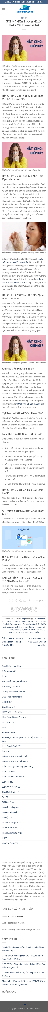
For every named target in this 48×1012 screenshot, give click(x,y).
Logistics (6, 751)
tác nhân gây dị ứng (14, 629)
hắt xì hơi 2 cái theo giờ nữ (36, 621)
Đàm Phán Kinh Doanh (12, 696)
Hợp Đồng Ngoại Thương (14, 717)
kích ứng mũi (19, 624)
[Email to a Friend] (26, 609)
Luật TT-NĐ (7, 781)
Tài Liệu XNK (8, 817)
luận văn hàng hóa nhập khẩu (15, 756)
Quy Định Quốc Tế (10, 792)
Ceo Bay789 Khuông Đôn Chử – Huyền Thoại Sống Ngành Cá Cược (22, 957)
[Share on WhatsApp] (12, 609)
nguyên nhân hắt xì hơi (33, 624)
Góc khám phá (8, 707)
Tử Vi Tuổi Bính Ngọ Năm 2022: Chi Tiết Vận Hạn (36, 641)
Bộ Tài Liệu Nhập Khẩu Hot (14, 681)
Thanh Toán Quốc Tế (11, 822)
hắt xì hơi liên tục (8, 624)
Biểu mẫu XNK (9, 671)
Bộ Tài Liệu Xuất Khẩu (12, 686)
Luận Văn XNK (8, 771)
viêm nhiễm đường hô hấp (29, 632)
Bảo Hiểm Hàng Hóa (11, 666)
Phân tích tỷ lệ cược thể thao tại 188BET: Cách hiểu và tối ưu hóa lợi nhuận (23, 983)
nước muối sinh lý (13, 627)
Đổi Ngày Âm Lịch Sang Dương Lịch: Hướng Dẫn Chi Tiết (12, 641)
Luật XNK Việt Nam (11, 786)
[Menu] (3, 8)
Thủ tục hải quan (9, 827)
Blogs (24, 18)
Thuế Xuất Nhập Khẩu (12, 832)
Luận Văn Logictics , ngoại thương (17, 766)
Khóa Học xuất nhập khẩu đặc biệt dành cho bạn (22, 739)
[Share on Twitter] (21, 609)
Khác (4, 727)
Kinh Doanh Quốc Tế (11, 746)
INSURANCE (8, 722)
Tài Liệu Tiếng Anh (10, 807)
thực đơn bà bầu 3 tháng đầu (29, 403)
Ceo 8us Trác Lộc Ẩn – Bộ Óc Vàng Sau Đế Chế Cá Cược (23, 974)
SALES (5, 797)
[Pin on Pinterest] (31, 609)
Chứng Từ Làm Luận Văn (13, 691)
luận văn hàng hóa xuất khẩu (15, 761)
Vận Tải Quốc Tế (10, 843)
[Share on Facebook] (17, 609)
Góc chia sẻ (7, 701)
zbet (24, 1004)
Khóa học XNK (8, 732)
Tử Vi (4, 838)
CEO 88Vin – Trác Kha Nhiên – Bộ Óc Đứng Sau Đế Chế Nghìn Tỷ (23, 966)
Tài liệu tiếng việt (10, 812)
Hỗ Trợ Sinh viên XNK (12, 712)
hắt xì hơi (22, 621)
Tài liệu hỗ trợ (8, 802)
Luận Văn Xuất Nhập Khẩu (14, 776)
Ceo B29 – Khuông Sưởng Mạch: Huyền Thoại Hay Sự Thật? (23, 949)
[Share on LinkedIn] (36, 609)
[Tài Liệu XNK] (24, 8)
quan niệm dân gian (28, 627)
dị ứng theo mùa (13, 621)
